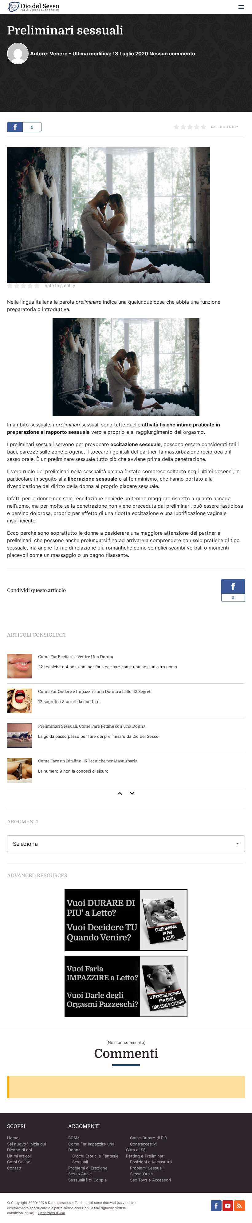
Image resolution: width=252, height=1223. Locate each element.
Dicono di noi (19, 1149)
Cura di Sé (136, 1149)
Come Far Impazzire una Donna (91, 1147)
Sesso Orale (141, 1173)
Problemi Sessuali (146, 1167)
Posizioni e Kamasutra (151, 1161)
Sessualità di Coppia (87, 1179)
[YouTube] (227, 1205)
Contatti (14, 1167)
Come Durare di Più (148, 1137)
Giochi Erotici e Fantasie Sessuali (95, 1159)
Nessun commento (172, 53)
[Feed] (239, 1205)
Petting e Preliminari (145, 1155)
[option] (126, 718)
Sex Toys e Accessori (150, 1179)
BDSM (74, 1137)
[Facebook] (216, 1205)
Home (12, 1137)
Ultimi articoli (19, 1155)
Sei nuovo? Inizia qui (26, 1143)
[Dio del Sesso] (33, 8)
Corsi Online (18, 1161)
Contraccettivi (143, 1143)
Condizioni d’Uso (51, 1213)
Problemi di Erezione (88, 1167)
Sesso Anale (80, 1173)
